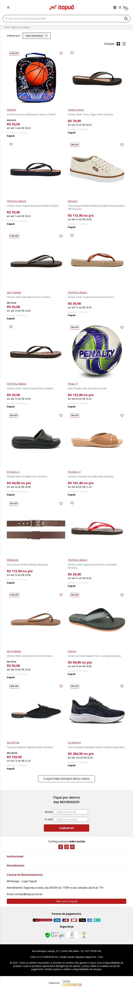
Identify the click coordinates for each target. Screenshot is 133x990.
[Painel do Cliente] (120, 7)
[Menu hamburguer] (8, 7)
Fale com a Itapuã (66, 901)
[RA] (84, 935)
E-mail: (49, 819)
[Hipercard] (74, 920)
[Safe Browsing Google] (54, 935)
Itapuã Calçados (61, 7)
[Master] (65, 920)
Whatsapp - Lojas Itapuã (22, 881)
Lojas (115, 7)
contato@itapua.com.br (28, 894)
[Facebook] (60, 847)
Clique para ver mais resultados (66, 779)
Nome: (49, 812)
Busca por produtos (20, 27)
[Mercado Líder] (72, 935)
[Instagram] (66, 847)
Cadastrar (66, 828)
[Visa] (57, 920)
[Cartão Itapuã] (42, 920)
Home (7, 27)
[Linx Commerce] (72, 983)
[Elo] (82, 920)
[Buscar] (126, 18)
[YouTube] (72, 847)
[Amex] (89, 920)
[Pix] (96, 920)
